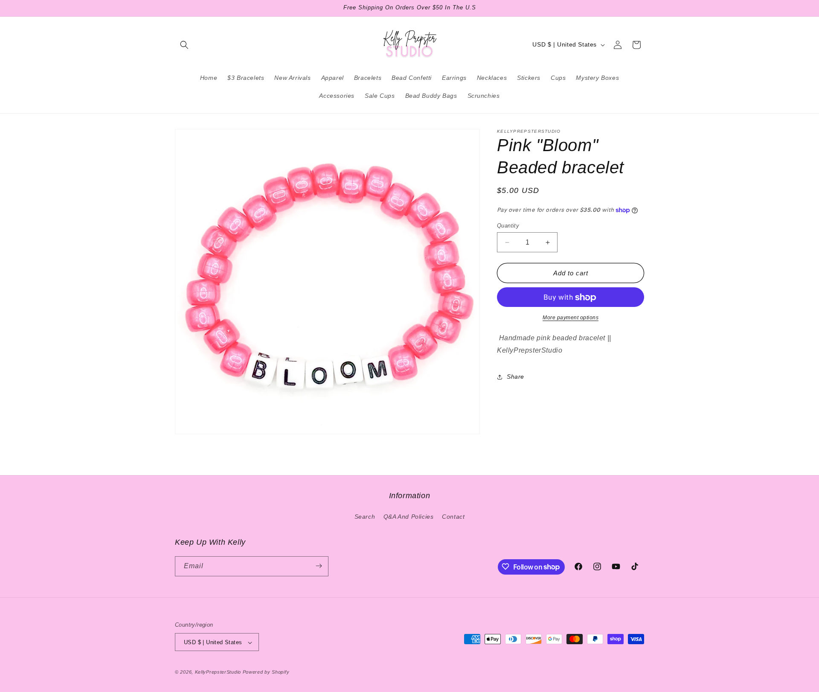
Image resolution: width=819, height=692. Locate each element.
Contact (453, 517)
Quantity (508, 225)
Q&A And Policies (408, 517)
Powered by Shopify (266, 672)
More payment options (570, 318)
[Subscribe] (318, 566)
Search (364, 517)
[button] (184, 44)
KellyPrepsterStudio (218, 672)
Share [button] (515, 377)
